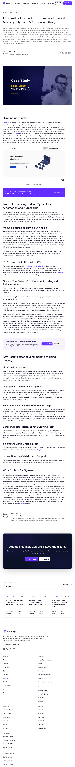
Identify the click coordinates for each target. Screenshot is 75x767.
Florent (22, 504)
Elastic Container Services (36, 266)
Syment (5, 123)
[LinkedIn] (4, 649)
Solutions (26, 3)
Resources (50, 3)
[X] (10, 649)
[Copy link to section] (1, 118)
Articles (5, 12)
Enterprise (35, 3)
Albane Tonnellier (15, 52)
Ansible (16, 234)
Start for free (66, 3)
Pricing (43, 3)
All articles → (67, 584)
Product (17, 3)
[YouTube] (14, 649)
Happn (17, 134)
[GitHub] (7, 649)
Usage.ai (39, 450)
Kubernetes (60, 273)
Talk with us (58, 3)
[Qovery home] (10, 631)
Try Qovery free (47, 344)
